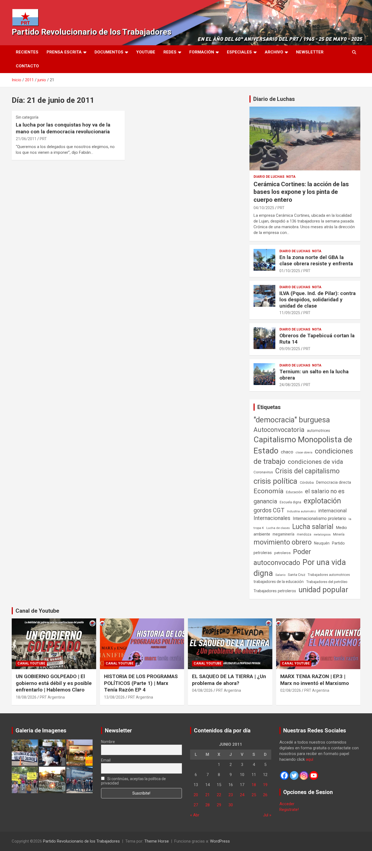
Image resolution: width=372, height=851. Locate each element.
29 (219, 804)
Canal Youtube (31, 663)
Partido (338, 543)
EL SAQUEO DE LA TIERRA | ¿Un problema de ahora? (229, 679)
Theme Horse (156, 841)
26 (265, 794)
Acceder (286, 803)
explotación (322, 501)
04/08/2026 (202, 690)
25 (254, 794)
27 (196, 804)
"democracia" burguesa (292, 419)
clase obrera (304, 452)
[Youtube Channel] (313, 775)
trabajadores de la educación (279, 581)
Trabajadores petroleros (275, 591)
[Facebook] (284, 775)
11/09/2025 (289, 313)
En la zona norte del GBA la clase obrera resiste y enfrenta (316, 260)
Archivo (274, 52)
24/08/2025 (289, 385)
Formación (201, 52)
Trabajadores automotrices (329, 575)
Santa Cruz (296, 575)
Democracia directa (333, 482)
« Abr (194, 815)
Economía (268, 491)
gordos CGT (269, 510)
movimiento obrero (283, 542)
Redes (169, 52)
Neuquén (322, 543)
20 (196, 794)
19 (265, 784)
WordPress (220, 841)
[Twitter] (294, 775)
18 (254, 784)
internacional (332, 510)
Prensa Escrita (64, 52)
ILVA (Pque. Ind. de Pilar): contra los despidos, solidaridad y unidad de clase (317, 299)
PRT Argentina (52, 697)
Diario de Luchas (274, 99)
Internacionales (272, 518)
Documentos (108, 52)
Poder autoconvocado (282, 557)
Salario (280, 575)
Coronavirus (263, 472)
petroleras (263, 553)
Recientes (27, 52)
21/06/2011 (26, 139)
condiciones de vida (315, 461)
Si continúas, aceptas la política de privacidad (133, 781)
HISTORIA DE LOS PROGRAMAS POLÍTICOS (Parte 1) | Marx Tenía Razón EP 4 (141, 683)
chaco (287, 452)
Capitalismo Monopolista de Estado (303, 445)
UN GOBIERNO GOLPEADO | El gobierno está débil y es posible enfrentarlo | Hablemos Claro (54, 683)
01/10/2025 (289, 271)
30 (230, 804)
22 (219, 794)
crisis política (275, 481)
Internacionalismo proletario (319, 518)
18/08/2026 (26, 697)
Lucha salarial (312, 527)
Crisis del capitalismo (307, 471)
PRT (43, 139)
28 (207, 804)
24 (242, 794)
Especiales (239, 52)
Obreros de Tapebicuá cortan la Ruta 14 (317, 338)
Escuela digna (290, 502)
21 (207, 794)
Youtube (145, 52)
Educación (294, 492)
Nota (290, 177)
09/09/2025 (289, 349)
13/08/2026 (114, 697)
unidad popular (323, 589)
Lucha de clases (278, 528)
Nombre (108, 741)
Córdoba (307, 482)
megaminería (283, 534)
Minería (338, 534)
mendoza (304, 534)
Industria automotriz (301, 511)
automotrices (318, 430)
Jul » (267, 815)
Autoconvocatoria (279, 430)
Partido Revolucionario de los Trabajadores (91, 32)
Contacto (27, 66)
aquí (309, 759)
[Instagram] (304, 775)
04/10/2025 (264, 208)
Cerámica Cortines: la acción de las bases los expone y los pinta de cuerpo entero (301, 192)
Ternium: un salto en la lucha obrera (314, 374)
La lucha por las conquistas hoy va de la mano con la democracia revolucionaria (63, 128)
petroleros (282, 553)
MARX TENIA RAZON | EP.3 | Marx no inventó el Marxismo (314, 679)
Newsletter (310, 52)
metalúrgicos (322, 534)
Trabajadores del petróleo (326, 582)
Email (106, 760)
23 (230, 794)
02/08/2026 (290, 690)
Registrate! (289, 809)
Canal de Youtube (37, 611)
